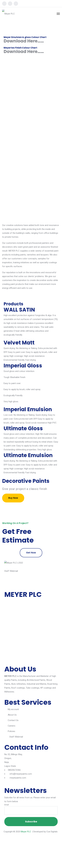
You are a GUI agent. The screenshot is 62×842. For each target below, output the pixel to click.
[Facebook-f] (8, 581)
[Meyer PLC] (8, 13)
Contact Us (13, 720)
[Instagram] (10, 3)
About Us (12, 715)
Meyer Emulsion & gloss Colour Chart (25, 37)
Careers (11, 725)
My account (13, 709)
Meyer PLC (26, 831)
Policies (11, 731)
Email (6, 804)
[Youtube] (16, 3)
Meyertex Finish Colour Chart (20, 47)
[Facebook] (4, 3)
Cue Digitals (52, 831)
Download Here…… (24, 41)
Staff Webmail (11, 571)
